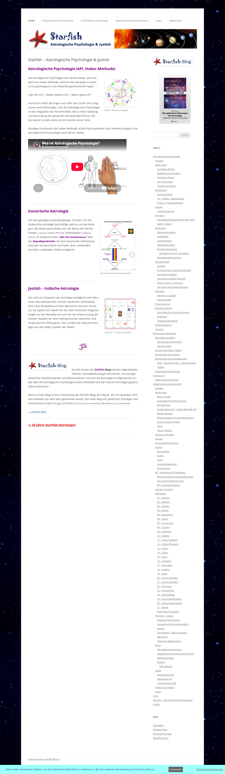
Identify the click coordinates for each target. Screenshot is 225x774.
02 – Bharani (163, 502)
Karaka (160, 628)
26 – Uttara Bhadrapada (169, 603)
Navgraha (162, 636)
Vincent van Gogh (166, 186)
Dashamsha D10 (165, 674)
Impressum (175, 20)
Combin (161, 266)
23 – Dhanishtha (165, 590)
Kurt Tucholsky (165, 181)
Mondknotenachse (167, 249)
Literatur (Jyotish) (164, 489)
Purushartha (163, 468)
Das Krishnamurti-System (170, 481)
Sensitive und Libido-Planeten (172, 287)
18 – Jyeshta (163, 569)
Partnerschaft (162, 261)
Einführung (161, 190)
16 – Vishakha (164, 561)
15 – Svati (162, 556)
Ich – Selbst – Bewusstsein (170, 198)
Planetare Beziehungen (169, 641)
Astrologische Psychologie (57, 20)
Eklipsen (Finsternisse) (168, 620)
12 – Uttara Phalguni (167, 544)
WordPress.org (160, 738)
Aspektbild (162, 236)
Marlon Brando (165, 413)
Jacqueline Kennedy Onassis (171, 400)
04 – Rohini (163, 510)
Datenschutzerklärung (166, 379)
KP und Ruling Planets (168, 485)
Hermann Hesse (165, 177)
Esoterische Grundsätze (167, 354)
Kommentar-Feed (162, 733)
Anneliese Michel (166, 169)
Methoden (160, 228)
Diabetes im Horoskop (169, 173)
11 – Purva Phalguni (167, 540)
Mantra (161, 662)
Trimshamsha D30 (166, 683)
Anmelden (158, 725)
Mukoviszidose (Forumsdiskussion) (175, 417)
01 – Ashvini (163, 497)
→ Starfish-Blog (37, 411)
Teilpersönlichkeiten (167, 320)
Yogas (158, 691)
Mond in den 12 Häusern (170, 282)
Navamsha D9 (164, 679)
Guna (160, 459)
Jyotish (158, 447)
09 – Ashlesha (164, 531)
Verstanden (176, 769)
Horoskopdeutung (167, 464)
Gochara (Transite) (164, 434)
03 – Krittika (163, 506)
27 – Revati (162, 607)
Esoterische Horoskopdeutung (171, 358)
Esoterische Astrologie (94, 20)
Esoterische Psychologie (167, 371)
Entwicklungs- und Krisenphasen (174, 270)
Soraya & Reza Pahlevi (168, 422)
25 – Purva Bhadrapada (169, 599)
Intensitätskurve (165, 211)
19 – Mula (162, 573)
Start (31, 20)
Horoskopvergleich (167, 274)
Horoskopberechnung (166, 443)
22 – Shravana (164, 586)
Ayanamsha (163, 451)
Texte (158, 645)
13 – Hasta (162, 548)
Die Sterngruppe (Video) (169, 341)
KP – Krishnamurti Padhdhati (170, 472)
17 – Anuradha (164, 565)
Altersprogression (166, 232)
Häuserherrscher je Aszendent (173, 624)
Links (159, 20)
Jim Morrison (164, 405)
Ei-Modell (162, 316)
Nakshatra (160, 493)
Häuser (159, 207)
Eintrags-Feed (160, 729)
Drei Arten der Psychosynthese (173, 312)
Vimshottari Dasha (164, 687)
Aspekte (159, 160)
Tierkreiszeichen (163, 325)
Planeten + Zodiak (166, 295)
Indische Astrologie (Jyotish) (132, 20)
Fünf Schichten (165, 194)
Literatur (159, 215)
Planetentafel (164, 299)
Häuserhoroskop (166, 245)
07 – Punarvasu (165, 523)
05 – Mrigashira (165, 514)
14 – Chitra (162, 552)
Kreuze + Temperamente (170, 202)
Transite (159, 329)
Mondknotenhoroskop (169, 257)
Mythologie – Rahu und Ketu (172, 632)
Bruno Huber (164, 396)
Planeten (159, 291)
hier (59, 403)
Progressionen (162, 304)
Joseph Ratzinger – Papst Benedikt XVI (177, 409)
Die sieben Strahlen (165, 337)
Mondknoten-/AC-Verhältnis (174, 253)
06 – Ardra (162, 518)
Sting (159, 426)
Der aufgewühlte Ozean (169, 649)
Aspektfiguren (164, 240)
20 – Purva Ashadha (167, 577)
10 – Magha (163, 535)
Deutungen (161, 164)
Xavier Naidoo (164, 430)
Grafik (160, 455)
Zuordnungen (164, 346)
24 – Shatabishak (166, 594)
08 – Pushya (163, 527)
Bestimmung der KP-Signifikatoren (175, 476)
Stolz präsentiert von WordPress (44, 759)
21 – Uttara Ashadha (167, 582)
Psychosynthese (163, 308)
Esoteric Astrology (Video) (168, 350)
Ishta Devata (165, 666)
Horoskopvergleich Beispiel (171, 278)
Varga (158, 670)
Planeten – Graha (164, 615)
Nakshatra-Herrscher (168, 611)
